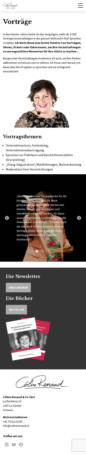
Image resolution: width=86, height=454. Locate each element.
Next (79, 218)
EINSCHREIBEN (18, 287)
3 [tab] (49, 252)
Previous (7, 218)
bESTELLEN (16, 309)
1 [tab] (37, 252)
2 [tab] (43, 252)
